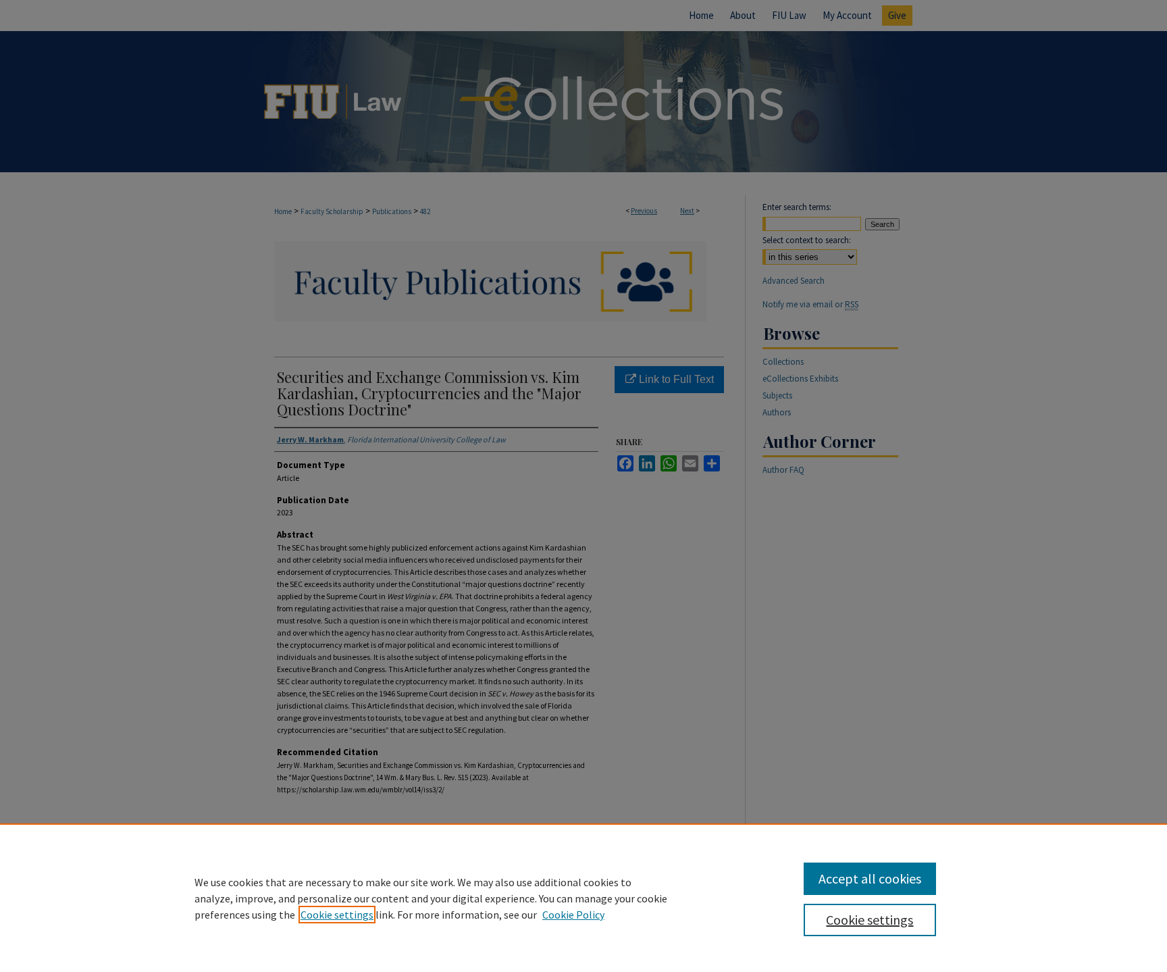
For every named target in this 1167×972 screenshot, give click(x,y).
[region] (583, 897)
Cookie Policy (573, 914)
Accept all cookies (870, 878)
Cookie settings (337, 914)
